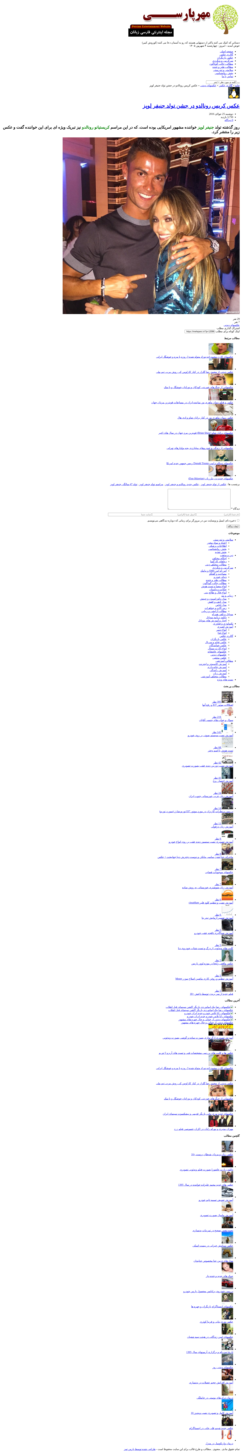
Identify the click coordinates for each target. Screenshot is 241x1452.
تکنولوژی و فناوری (223, 623)
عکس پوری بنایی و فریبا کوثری (216, 1321)
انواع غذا (222, 633)
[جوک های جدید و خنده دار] (227, 1273)
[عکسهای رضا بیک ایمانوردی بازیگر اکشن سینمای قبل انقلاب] (199, 1007)
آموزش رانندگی (218, 670)
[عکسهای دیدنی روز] (227, 1364)
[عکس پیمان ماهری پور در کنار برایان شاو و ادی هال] (221, 414)
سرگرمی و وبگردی (222, 60)
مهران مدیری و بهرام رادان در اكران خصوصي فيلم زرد (203, 1129)
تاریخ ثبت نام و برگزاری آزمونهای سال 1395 (209, 1352)
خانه (237, 85)
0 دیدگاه (229, 120)
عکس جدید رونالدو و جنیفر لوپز (182, 484)
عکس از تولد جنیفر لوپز (213, 484)
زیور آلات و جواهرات (216, 608)
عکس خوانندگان (218, 645)
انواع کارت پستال (217, 648)
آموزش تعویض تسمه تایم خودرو (216, 1200)
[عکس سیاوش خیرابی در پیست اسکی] (227, 1242)
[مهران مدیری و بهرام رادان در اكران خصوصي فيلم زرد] (221, 1126)
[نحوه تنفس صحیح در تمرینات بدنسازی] (227, 1227)
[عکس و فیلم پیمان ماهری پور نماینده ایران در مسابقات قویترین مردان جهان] (221, 399)
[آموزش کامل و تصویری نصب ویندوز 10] (227, 1409)
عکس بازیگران (225, 57)
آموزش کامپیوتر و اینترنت (213, 664)
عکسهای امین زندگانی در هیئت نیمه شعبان (210, 1337)
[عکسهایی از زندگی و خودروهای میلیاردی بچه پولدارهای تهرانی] (221, 445)
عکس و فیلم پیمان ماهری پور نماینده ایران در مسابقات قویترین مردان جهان (192, 402)
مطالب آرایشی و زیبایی (214, 611)
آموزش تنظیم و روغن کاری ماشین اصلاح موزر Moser (204, 978)
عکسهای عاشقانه (217, 651)
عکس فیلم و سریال (216, 642)
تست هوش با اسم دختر (220, 750)
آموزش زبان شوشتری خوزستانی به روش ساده (207, 887)
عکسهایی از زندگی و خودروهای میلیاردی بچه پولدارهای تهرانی (200, 448)
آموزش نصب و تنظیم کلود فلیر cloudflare (211, 902)
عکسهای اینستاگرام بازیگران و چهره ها (212, 1306)
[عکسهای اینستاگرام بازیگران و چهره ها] (227, 1303)
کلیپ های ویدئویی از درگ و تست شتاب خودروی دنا (205, 948)
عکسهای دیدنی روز (222, 1367)
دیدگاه (235, 508)
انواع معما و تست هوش (214, 586)
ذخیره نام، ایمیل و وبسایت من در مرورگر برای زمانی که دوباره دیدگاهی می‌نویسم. (191, 520)
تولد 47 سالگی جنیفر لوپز (123, 484)
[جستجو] (238, 82)
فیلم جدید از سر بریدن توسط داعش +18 (211, 994)
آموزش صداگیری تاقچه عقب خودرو (213, 933)
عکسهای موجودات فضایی (219, 872)
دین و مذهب (226, 555)
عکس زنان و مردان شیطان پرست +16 (212, 1154)
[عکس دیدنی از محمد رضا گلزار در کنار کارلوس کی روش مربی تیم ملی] (221, 369)
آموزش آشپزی (225, 626)
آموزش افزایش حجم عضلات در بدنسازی (211, 1382)
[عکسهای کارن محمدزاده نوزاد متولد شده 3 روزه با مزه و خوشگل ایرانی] (221, 353)
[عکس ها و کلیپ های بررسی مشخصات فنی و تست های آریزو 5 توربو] (221, 1049)
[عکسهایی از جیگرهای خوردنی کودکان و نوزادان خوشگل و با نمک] (221, 384)
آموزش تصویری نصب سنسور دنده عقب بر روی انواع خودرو (201, 841)
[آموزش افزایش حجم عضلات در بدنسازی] (227, 1379)
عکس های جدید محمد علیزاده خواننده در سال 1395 (205, 1184)
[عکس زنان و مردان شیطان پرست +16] (227, 1151)
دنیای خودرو (220, 577)
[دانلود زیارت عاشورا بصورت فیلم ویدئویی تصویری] (227, 1166)
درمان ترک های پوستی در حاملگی (215, 1397)
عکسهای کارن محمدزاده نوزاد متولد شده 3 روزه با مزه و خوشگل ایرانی (194, 356)
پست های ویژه (225, 679)
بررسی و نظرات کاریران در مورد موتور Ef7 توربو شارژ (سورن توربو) (196, 811)
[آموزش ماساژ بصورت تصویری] (227, 1212)
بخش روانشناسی (224, 73)
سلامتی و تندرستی (223, 70)
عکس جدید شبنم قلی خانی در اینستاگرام (211, 1428)
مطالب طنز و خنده (222, 67)
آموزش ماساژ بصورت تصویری (216, 1215)
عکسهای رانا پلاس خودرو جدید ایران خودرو (210, 1016)
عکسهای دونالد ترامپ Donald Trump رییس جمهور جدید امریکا (199, 463)
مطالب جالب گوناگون (221, 63)
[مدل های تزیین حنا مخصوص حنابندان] (227, 1257)
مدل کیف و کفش (217, 601)
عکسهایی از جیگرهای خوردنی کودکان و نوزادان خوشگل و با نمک (198, 387)
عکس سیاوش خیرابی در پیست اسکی (212, 1245)
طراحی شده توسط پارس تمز (140, 1449)
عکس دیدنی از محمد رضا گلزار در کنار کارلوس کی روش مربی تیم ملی (194, 372)
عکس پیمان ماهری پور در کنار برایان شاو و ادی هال (205, 417)
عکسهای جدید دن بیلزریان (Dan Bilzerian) (210, 478)
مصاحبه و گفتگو (218, 573)
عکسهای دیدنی (208, 85)
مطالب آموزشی (224, 661)
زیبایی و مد (227, 595)
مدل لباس (221, 605)
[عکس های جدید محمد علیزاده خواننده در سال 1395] (227, 1181)
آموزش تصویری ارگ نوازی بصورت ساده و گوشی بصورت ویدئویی (198, 1037)
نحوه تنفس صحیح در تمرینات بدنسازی (212, 1230)
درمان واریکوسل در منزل (219, 1443)
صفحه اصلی (226, 51)
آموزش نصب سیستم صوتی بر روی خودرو (210, 735)
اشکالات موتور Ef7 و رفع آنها (217, 705)
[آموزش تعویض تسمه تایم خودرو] (227, 1197)
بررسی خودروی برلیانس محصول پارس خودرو (208, 1291)
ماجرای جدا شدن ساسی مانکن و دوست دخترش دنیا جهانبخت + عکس (195, 857)
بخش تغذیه (221, 552)
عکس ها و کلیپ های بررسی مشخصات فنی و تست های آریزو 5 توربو (196, 1053)
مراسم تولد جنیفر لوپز (151, 484)
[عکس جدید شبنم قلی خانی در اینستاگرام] (227, 1425)
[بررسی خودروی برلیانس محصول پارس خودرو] (227, 1288)
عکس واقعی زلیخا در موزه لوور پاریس (212, 963)
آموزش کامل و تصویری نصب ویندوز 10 (212, 1413)
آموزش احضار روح (223, 781)
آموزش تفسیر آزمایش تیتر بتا (217, 917)
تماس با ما (227, 76)
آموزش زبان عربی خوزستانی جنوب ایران (211, 796)
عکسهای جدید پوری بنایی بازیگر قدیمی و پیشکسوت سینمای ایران (198, 1113)
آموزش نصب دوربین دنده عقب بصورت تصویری (207, 765)
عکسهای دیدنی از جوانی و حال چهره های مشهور (207, 1022)
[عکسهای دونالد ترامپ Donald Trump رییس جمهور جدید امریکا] (221, 460)
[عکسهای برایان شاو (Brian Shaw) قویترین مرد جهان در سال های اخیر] (221, 429)
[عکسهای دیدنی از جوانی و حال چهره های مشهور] (205, 1019)
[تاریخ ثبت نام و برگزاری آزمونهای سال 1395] (227, 1349)
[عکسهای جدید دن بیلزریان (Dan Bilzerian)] (221, 475)
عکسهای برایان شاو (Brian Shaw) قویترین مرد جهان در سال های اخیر (196, 432)
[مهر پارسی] (182, 35)
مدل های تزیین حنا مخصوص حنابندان (213, 1260)
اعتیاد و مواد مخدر (217, 542)
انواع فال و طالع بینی (215, 592)
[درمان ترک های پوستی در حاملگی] (227, 1394)
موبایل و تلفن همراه (222, 614)
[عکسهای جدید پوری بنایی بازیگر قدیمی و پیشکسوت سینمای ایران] (221, 1110)
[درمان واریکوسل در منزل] (227, 1440)
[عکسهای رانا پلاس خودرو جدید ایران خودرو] (208, 1013)
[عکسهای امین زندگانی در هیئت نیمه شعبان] (227, 1333)
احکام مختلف (219, 558)
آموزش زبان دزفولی (222, 826)
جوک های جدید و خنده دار (219, 1276)
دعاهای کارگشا (218, 561)
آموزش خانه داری (217, 667)
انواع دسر (221, 629)
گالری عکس (226, 54)
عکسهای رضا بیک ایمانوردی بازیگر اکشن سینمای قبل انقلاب (200, 1010)
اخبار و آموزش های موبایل (212, 620)
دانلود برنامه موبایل (216, 617)
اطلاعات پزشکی (218, 546)
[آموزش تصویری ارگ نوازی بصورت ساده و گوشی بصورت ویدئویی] (221, 1034)
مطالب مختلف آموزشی (214, 676)
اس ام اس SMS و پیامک (214, 570)
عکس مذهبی (219, 657)
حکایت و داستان (218, 589)
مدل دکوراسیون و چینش (213, 598)
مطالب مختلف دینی (216, 564)
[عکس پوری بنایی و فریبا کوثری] (227, 1318)
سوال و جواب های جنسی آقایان (216, 720)
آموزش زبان (220, 673)
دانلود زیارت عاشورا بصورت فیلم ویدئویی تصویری (206, 1169)
